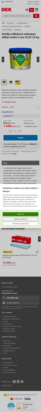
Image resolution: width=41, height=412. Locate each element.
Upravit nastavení (20, 219)
